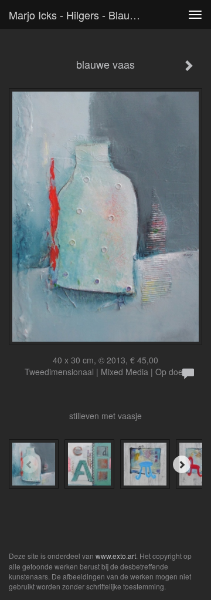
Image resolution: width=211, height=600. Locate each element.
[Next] (181, 464)
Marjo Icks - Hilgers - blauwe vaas (81, 14)
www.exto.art (116, 556)
